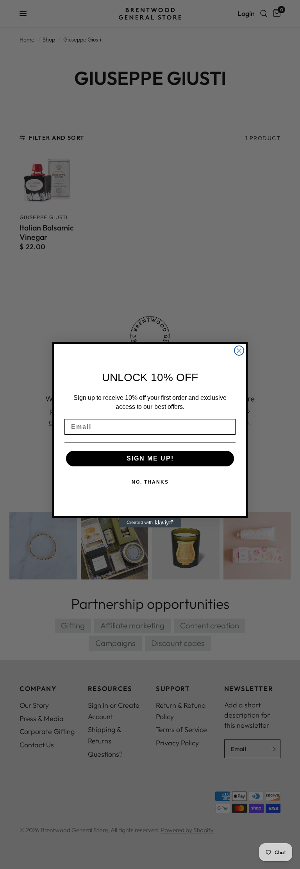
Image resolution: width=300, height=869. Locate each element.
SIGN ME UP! (150, 458)
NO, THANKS (150, 482)
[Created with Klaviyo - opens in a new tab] (150, 522)
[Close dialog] (239, 350)
